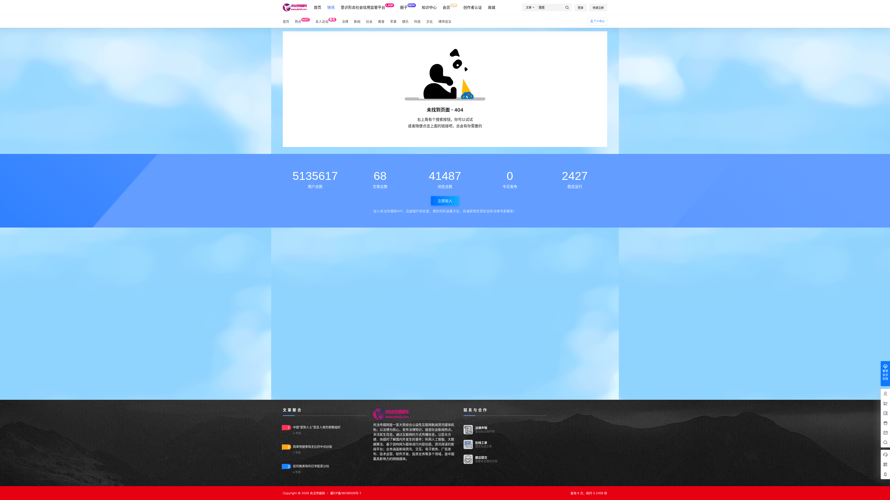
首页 (317, 7)
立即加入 (445, 201)
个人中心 (599, 21)
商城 (491, 7)
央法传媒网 (317, 493)
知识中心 (429, 7)
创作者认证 (472, 7)
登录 (580, 7)
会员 (449, 6)
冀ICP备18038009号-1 (345, 493)
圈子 (407, 6)
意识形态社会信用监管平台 (367, 6)
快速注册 (598, 7)
